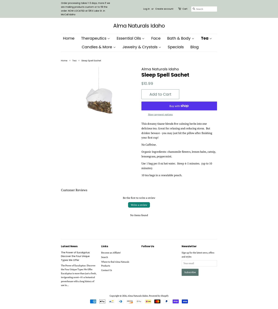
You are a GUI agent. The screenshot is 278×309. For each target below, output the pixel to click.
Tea (205, 38)
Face (156, 38)
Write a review (139, 205)
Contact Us (106, 270)
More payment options (160, 114)
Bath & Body (179, 38)
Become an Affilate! (111, 252)
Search (104, 257)
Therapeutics (94, 38)
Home (68, 38)
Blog (194, 47)
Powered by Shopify (159, 295)
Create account (164, 8)
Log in (146, 8)
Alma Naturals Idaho (139, 26)
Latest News (69, 246)
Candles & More (97, 47)
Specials (176, 47)
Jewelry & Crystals (140, 47)
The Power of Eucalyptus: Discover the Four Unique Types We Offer (75, 256)
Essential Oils (129, 38)
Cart (184, 8)
